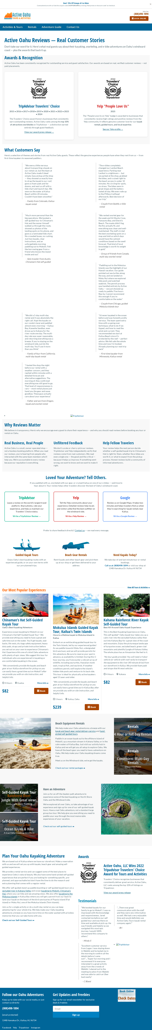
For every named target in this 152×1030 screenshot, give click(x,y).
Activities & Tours (13, 27)
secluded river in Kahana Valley (16, 890)
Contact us (80, 530)
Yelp (15, 1027)
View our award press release (117, 892)
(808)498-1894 (10, 1008)
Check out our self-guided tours (58, 826)
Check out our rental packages (69, 768)
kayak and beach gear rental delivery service (75, 731)
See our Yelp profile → (113, 129)
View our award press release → (39, 132)
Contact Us (73, 27)
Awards (83, 856)
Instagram (35, 1027)
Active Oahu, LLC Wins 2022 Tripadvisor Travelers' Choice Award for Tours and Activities (125, 869)
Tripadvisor (24, 1027)
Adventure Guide (51, 27)
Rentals (32, 27)
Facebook (6, 1027)
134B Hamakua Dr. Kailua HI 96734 (125, 568)
